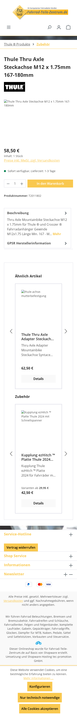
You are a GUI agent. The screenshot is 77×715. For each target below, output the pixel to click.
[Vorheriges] (11, 331)
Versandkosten (13, 601)
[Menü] (8, 27)
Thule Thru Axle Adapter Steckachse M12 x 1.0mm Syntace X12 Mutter (38, 336)
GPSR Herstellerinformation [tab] (29, 243)
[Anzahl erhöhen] (22, 183)
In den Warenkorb (50, 183)
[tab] (37, 223)
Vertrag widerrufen (21, 547)
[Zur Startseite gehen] (38, 12)
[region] (38, 122)
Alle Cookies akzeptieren (39, 709)
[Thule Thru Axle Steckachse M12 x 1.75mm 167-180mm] (38, 122)
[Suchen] (49, 27)
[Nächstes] (66, 331)
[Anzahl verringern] (8, 183)
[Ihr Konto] (59, 27)
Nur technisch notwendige (40, 697)
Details (38, 379)
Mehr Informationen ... (38, 678)
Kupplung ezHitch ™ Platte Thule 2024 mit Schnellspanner (38, 457)
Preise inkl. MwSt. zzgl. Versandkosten (32, 160)
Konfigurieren (39, 686)
